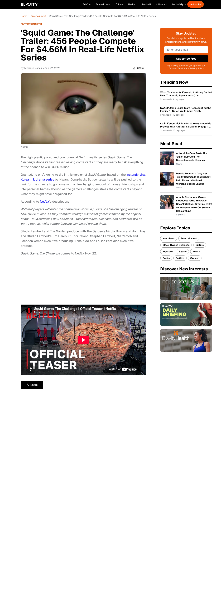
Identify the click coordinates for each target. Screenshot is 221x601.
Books (166, 258)
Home (24, 16)
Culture (199, 245)
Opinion (194, 258)
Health (196, 251)
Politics (180, 258)
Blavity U (167, 251)
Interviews (168, 238)
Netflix (44, 202)
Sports (183, 251)
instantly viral (136, 175)
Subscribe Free (186, 58)
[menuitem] (133, 4)
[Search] (181, 4)
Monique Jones (33, 68)
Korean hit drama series (37, 179)
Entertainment (38, 16)
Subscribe (195, 4)
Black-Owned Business (176, 245)
